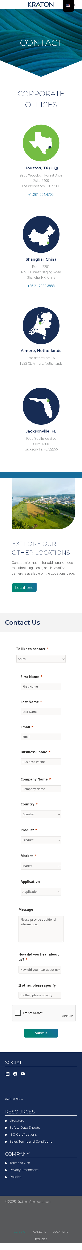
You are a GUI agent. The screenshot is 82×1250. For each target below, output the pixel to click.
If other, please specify (37, 985)
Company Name (34, 779)
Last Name (30, 702)
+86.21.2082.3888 (41, 286)
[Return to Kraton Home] (41, 4)
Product (27, 830)
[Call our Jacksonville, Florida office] (41, 455)
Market (27, 855)
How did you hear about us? (39, 957)
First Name (30, 676)
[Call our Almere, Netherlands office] (41, 369)
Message (26, 909)
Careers (39, 1231)
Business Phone (34, 752)
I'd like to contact (30, 648)
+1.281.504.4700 (41, 195)
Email (25, 727)
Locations (60, 1231)
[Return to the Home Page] (26, 1184)
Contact (20, 1231)
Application (30, 881)
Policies (41, 1239)
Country (27, 804)
